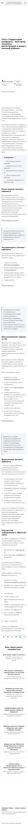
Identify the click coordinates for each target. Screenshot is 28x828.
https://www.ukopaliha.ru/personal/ (15, 582)
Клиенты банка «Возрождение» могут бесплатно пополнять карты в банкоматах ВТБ (14, 766)
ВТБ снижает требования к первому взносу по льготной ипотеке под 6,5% (14, 672)
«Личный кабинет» (10, 270)
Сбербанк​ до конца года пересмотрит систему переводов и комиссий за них (14, 690)
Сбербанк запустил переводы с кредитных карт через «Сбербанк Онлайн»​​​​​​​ (14, 728)
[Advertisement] (14, 22)
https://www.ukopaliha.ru (12, 265)
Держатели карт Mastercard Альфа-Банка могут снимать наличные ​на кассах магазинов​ (14, 746)
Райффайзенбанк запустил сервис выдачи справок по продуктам (14, 710)
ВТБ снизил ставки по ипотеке (14, 655)
